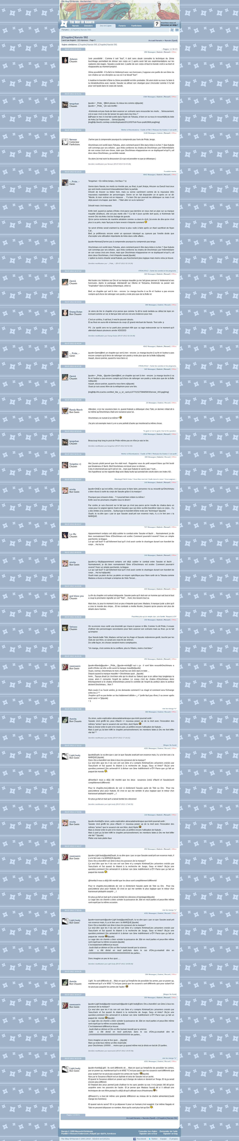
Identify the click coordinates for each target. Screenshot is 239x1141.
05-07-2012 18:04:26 (73, 972)
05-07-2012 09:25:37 (73, 480)
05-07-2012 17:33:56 (73, 812)
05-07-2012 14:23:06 (73, 586)
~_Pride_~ (74, 181)
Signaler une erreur (148, 1134)
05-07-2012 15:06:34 (73, 617)
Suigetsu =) (75, 464)
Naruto (64, 1131)
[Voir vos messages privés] (177, 30)
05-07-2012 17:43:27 (73, 846)
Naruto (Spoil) (171, 40)
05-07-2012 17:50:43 (73, 910)
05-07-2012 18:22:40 (73, 1059)
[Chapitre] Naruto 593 (87, 45)
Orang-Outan (75, 312)
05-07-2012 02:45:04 (73, 343)
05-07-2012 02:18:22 (73, 172)
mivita (72, 489)
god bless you (76, 596)
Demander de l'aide (169, 1131)
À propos (173, 1139)
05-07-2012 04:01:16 (73, 454)
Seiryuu (73, 627)
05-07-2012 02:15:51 (73, 130)
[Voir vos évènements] (172, 30)
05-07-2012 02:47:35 (73, 366)
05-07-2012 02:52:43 (73, 431)
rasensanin (74, 666)
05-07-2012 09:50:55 (73, 552)
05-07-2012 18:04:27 (73, 995)
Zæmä (72, 281)
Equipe (163, 1139)
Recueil (167, 52)
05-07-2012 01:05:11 (73, 49)
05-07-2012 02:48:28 (73, 400)
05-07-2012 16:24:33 (73, 656)
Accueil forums (155, 40)
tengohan (74, 103)
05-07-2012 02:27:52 (73, 271)
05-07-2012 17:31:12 (73, 745)
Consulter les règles (148, 1131)
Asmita (72, 719)
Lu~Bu (72, 534)
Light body (74, 755)
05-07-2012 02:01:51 (73, 94)
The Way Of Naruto (70, 1)
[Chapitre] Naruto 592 (75, 37)
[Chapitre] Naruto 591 (107, 45)
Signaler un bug (170, 1134)
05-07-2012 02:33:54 (73, 302)
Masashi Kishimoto (84, 1131)
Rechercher (85, 1)
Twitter (154, 1139)
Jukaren (73, 59)
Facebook (141, 1139)
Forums (65, 30)
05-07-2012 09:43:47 (73, 524)
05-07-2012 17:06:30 (73, 709)
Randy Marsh (76, 410)
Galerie (160, 52)
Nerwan (73, 139)
